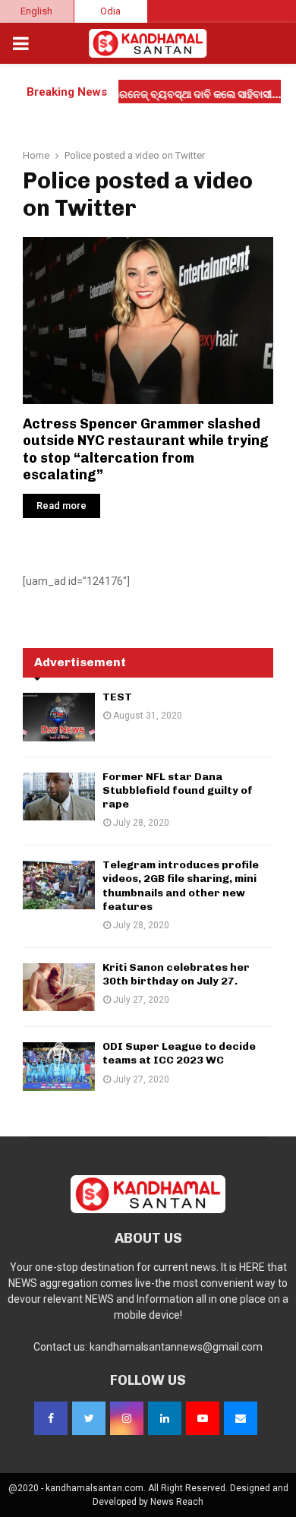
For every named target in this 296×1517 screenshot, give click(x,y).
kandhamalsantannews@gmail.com (176, 1347)
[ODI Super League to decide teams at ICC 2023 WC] (59, 1066)
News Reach (176, 1501)
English (36, 11)
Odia (110, 11)
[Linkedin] (164, 1418)
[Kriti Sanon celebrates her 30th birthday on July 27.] (59, 987)
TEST (117, 697)
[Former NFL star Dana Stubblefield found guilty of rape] (59, 796)
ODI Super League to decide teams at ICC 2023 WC (179, 1053)
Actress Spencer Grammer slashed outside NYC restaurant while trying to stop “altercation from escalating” (146, 450)
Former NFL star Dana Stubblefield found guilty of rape (177, 790)
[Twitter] (88, 1418)
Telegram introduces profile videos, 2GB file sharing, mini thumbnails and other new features (180, 885)
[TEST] (59, 717)
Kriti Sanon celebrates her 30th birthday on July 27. (176, 974)
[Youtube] (202, 1418)
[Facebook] (51, 1418)
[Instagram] (126, 1418)
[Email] (240, 1418)
